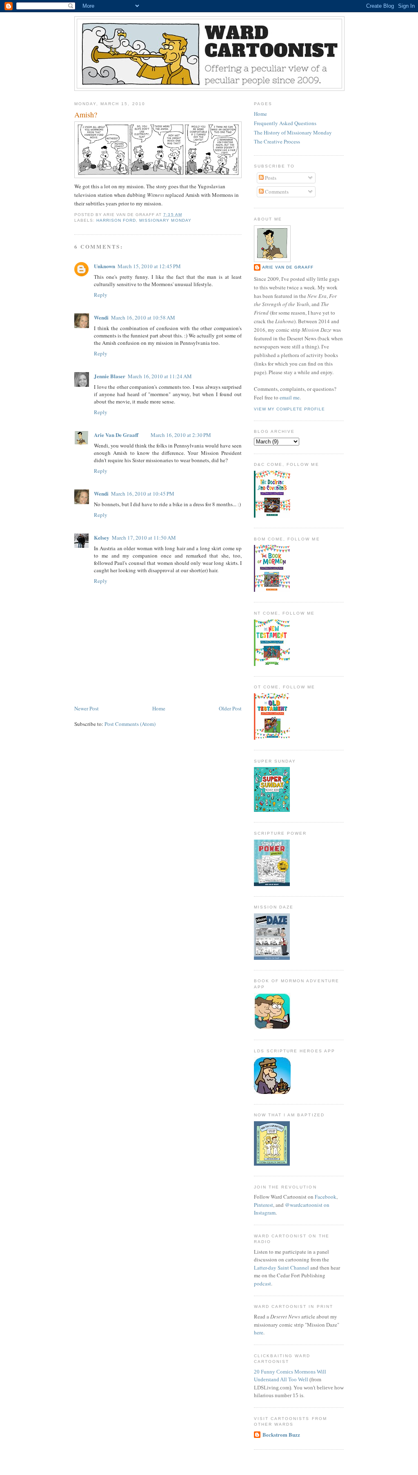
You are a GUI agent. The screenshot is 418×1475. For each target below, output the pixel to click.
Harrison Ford (116, 220)
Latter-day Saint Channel (281, 1267)
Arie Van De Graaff (116, 435)
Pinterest (263, 1204)
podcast (262, 1283)
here (258, 1332)
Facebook (325, 1196)
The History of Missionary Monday (293, 132)
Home (158, 708)
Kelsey (101, 537)
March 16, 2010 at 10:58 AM (143, 317)
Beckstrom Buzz (281, 1434)
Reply (100, 294)
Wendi (101, 317)
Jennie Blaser (109, 376)
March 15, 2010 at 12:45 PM (149, 266)
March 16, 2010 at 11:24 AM (160, 376)
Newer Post (86, 708)
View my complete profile (289, 409)
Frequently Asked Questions (285, 123)
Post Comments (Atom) (130, 724)
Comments (276, 191)
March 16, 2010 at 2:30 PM (181, 435)
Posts (270, 177)
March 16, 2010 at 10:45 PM (142, 493)
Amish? (85, 114)
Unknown (104, 266)
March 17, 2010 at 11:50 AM (144, 537)
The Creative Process (277, 141)
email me (290, 397)
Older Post (230, 708)
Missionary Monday (165, 220)
